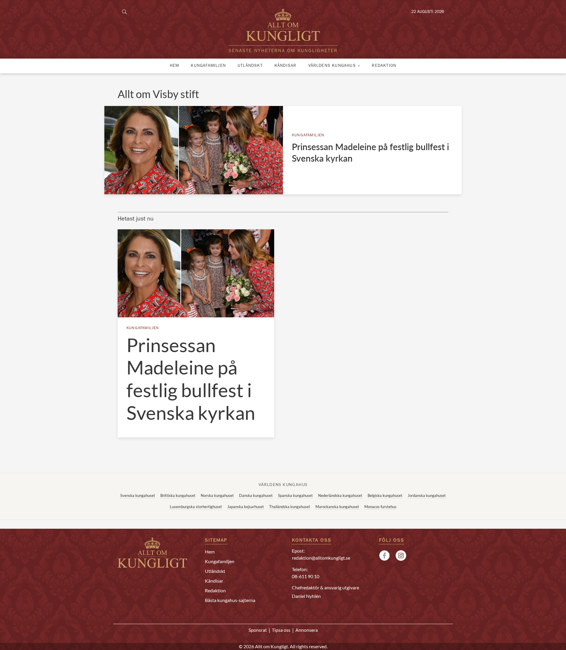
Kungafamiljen (208, 66)
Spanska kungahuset (295, 495)
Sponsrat (258, 630)
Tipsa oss (281, 630)
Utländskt (250, 66)
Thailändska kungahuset (289, 506)
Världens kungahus (332, 66)
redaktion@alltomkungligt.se (321, 558)
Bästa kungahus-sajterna (230, 600)
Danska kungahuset (256, 495)
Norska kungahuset (217, 495)
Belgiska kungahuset (385, 495)
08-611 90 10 (305, 576)
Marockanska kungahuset (337, 506)
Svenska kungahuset (137, 495)
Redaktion (384, 66)
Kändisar (285, 66)
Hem (174, 66)
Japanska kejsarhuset (245, 506)
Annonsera (306, 630)
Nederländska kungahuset (340, 495)
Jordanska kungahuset (427, 495)
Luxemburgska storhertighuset (196, 506)
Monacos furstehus (380, 506)
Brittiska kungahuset (177, 495)
